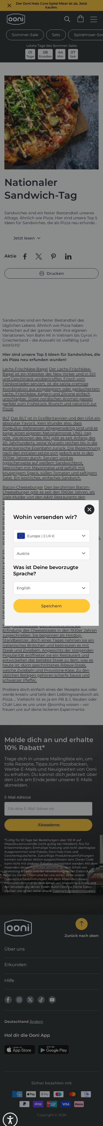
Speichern (51, 605)
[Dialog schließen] (89, 510)
